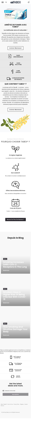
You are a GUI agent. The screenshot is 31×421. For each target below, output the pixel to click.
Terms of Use (10, 404)
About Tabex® (4, 404)
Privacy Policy (16, 404)
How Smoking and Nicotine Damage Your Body (15, 329)
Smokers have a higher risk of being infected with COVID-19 (14, 296)
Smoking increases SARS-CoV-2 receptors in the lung (15, 264)
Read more (6, 270)
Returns (2, 405)
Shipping (22, 404)
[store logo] (15, 2)
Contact (26, 404)
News (5, 259)
